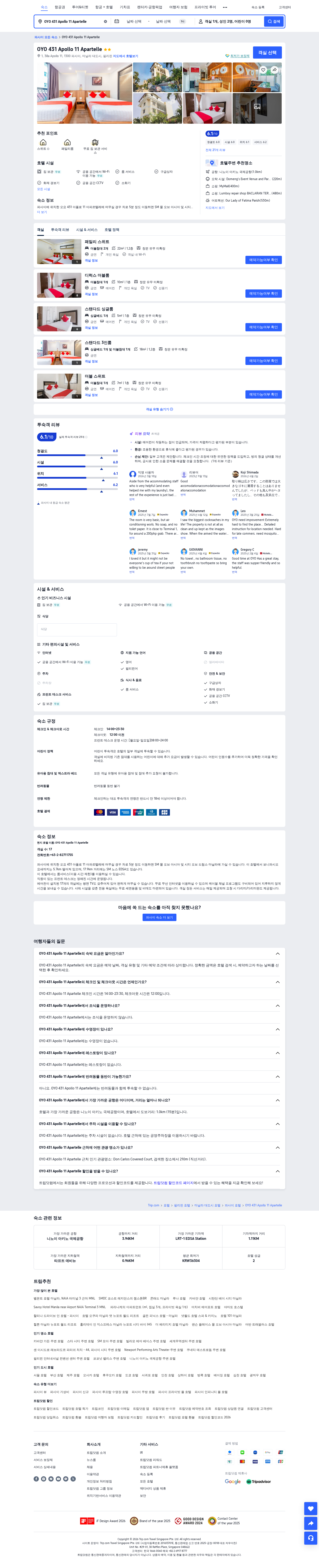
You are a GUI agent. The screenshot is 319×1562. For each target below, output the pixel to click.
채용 (90, 1467)
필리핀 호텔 (182, 1205)
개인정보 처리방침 (99, 1481)
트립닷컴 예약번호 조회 (195, 1408)
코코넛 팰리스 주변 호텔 (109, 1358)
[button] (225, 7)
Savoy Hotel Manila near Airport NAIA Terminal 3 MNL (70, 1307)
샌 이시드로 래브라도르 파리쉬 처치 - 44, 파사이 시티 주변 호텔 (77, 1350)
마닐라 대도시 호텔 (207, 1205)
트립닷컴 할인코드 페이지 (174, 1183)
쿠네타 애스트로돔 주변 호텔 (206, 1350)
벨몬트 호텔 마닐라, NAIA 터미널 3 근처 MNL (64, 1298)
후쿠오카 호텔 (112, 1375)
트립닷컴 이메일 (118, 1408)
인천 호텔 (167, 1375)
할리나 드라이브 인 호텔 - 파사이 (56, 1315)
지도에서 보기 (215, 207)
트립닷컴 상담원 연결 (229, 1408)
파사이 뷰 (40, 1392)
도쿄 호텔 (131, 1375)
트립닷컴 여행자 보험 (99, 1417)
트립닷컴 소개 (96, 1452)
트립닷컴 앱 (141, 1408)
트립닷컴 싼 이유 (164, 1408)
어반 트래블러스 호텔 (259, 1324)
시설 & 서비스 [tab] (87, 230)
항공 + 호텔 (104, 7)
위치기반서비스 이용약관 (104, 1495)
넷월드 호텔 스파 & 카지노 (199, 1315)
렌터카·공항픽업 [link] (149, 7)
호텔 (167, 1205)
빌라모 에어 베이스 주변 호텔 (146, 1341)
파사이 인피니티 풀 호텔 (211, 1392)
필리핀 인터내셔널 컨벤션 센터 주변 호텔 (62, 1358)
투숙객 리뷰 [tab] (60, 230)
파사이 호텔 (233, 1205)
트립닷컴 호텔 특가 (75, 1408)
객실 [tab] (40, 230)
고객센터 (40, 1452)
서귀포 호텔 (150, 1375)
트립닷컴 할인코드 (46, 1408)
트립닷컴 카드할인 (130, 1417)
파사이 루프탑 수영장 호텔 (110, 1392)
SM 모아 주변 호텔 (110, 1341)
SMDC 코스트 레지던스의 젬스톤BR (123, 1298)
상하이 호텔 (186, 1375)
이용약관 (93, 1474)
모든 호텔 (146, 1481)
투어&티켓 (80, 7)
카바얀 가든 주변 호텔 (49, 1341)
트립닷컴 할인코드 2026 (214, 1417)
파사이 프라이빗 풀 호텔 (174, 1392)
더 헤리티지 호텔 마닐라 (171, 1324)
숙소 (44, 7)
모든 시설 (43, 189)
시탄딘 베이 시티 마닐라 (225, 1298)
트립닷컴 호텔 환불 (182, 1417)
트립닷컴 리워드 (151, 1460)
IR (141, 1452)
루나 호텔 (179, 1298)
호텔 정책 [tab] (112, 230)
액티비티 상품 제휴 (153, 1488)
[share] (310, 1523)
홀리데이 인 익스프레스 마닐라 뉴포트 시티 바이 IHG (116, 1324)
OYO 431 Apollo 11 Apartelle (69, 49)
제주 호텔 (73, 1375)
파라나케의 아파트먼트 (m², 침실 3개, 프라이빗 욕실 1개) (149, 1307)
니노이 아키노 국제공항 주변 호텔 (153, 1358)
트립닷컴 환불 (71, 1417)
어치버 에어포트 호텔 (205, 1307)
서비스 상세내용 (45, 1467)
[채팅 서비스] (310, 1538)
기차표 (125, 7)
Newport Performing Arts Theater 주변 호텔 (153, 1350)
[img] (84, 93)
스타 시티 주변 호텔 (80, 1341)
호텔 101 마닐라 (231, 1315)
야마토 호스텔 (233, 1307)
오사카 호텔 (91, 1375)
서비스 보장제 (43, 1460)
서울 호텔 (40, 1375)
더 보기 (42, 212)
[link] (258, 7)
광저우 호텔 (258, 1375)
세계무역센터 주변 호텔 (185, 1341)
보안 (143, 1495)
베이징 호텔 (222, 1375)
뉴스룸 (91, 1460)
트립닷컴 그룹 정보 (100, 1488)
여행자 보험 (178, 7)
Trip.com (153, 1205)
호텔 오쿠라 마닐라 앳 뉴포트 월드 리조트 (110, 1315)
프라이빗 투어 (205, 7)
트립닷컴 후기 (155, 1417)
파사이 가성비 (59, 1392)
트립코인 (98, 1408)
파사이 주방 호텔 (143, 1392)
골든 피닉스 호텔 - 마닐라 (160, 1315)
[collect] (310, 1508)
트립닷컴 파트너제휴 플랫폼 (159, 1467)
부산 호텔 (56, 1375)
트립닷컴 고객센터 (259, 1408)
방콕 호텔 (203, 1375)
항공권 (60, 7)
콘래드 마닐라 (159, 1298)
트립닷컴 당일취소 (46, 1417)
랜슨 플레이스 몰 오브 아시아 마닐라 (217, 1324)
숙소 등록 (146, 1474)
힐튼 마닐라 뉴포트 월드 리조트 (55, 1324)
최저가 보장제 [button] (240, 55)
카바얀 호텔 (197, 1298)
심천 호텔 (239, 1375)
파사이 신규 (81, 1392)
